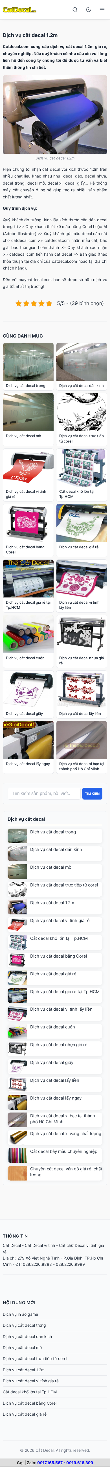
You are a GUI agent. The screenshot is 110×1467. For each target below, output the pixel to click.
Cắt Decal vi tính (40, 1245)
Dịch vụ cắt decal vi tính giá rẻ (60, 920)
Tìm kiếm (92, 793)
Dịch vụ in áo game (20, 1314)
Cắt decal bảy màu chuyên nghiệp (63, 1151)
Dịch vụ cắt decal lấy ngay (56, 1098)
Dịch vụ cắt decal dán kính (56, 849)
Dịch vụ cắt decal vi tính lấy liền (61, 1009)
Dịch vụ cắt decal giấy (51, 1062)
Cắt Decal (12, 1245)
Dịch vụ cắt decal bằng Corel (58, 956)
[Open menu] (102, 10)
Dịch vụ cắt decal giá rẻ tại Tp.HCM (65, 991)
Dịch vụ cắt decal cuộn (52, 1027)
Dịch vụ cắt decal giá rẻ (53, 973)
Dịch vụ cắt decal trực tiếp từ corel (64, 885)
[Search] (75, 10)
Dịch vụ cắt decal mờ (50, 867)
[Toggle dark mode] (88, 10)
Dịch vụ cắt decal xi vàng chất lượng (65, 1133)
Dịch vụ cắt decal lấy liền (54, 1080)
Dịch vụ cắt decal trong (53, 832)
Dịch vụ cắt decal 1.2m (52, 902)
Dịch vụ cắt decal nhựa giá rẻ (58, 1044)
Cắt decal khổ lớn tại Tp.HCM (59, 938)
